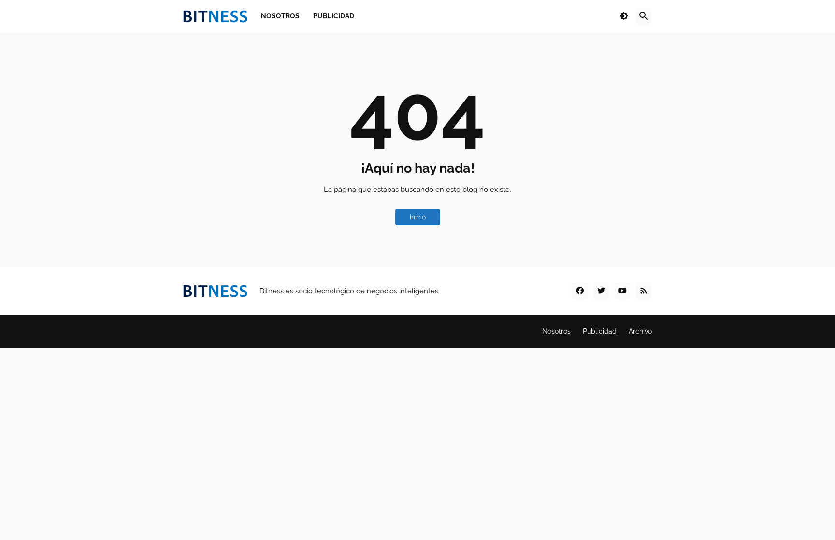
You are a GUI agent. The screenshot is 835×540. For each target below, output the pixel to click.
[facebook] (580, 291)
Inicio (418, 217)
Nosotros (556, 331)
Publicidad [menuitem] (333, 16)
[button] (623, 16)
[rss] (643, 291)
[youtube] (622, 291)
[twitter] (601, 291)
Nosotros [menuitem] (280, 16)
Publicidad (600, 331)
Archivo (640, 331)
